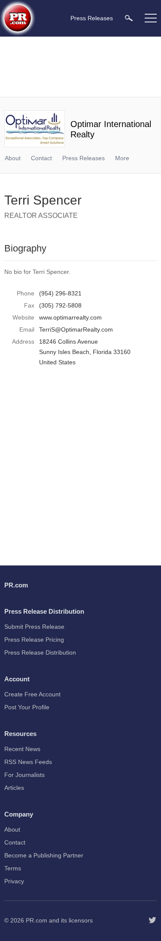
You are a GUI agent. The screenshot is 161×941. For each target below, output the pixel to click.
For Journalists (24, 774)
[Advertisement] (81, 66)
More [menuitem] (122, 158)
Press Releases (83, 158)
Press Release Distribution (40, 652)
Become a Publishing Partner (43, 855)
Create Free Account (32, 694)
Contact (41, 158)
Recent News (22, 748)
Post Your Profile (26, 707)
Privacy (14, 881)
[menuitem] (129, 18)
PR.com (36, 920)
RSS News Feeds (28, 761)
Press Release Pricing (34, 639)
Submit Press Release (34, 626)
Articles (14, 787)
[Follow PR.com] (152, 920)
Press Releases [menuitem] (91, 18)
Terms (12, 868)
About (13, 158)
